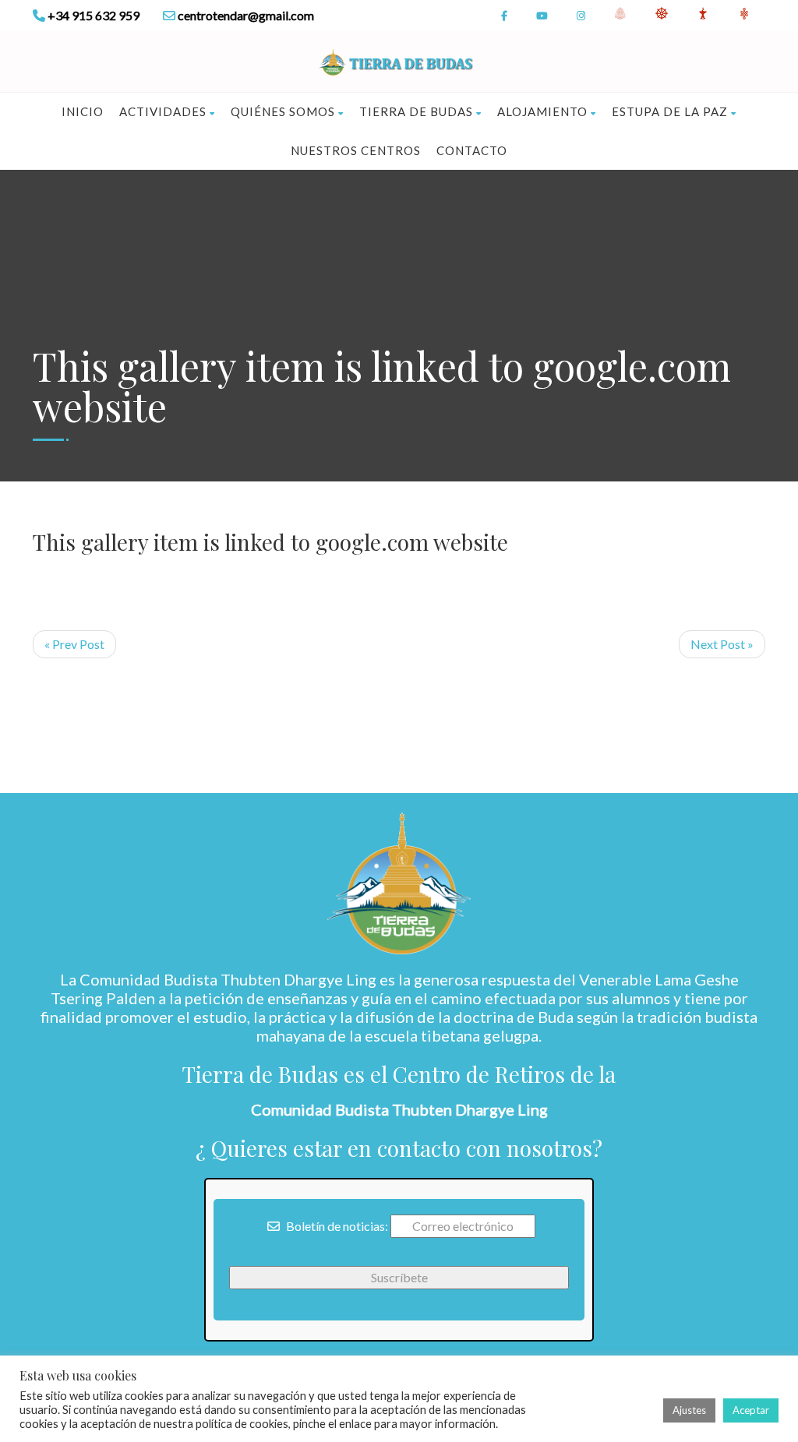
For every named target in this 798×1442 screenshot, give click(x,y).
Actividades (163, 111)
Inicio (83, 111)
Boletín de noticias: (336, 1225)
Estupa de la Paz (670, 111)
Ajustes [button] (689, 1410)
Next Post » (722, 643)
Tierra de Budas (416, 111)
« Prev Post (74, 643)
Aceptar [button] (751, 1410)
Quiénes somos (283, 111)
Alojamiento (542, 111)
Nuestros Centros (356, 150)
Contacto (471, 150)
